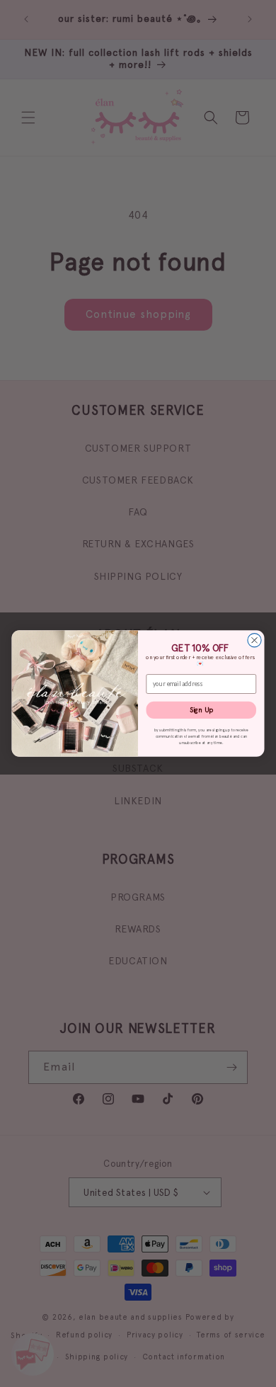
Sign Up (202, 710)
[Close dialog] (254, 640)
